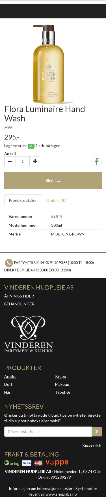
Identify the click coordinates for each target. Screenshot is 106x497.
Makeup (62, 384)
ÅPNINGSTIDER (19, 296)
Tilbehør (62, 392)
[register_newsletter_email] (97, 431)
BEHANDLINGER (19, 303)
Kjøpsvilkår (92, 445)
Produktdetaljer (23, 200)
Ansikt (10, 376)
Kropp (60, 376)
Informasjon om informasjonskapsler (40, 488)
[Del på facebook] (97, 163)
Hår (7, 392)
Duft (8, 384)
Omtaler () (56, 200)
